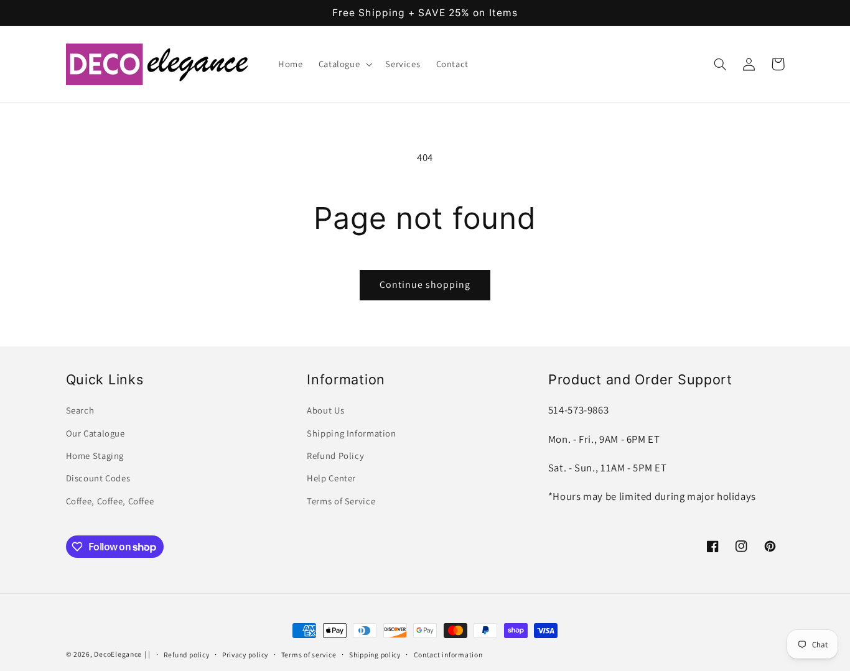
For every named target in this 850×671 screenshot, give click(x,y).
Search (80, 410)
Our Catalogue (95, 433)
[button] (344, 64)
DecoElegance (118, 654)
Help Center (331, 478)
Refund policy (187, 654)
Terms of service (309, 654)
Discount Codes (98, 478)
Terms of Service (341, 501)
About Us (325, 410)
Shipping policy (375, 654)
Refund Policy (335, 455)
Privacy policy (245, 654)
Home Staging (95, 455)
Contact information (448, 654)
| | (147, 654)
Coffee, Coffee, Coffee (110, 501)
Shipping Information (351, 433)
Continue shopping (425, 284)
